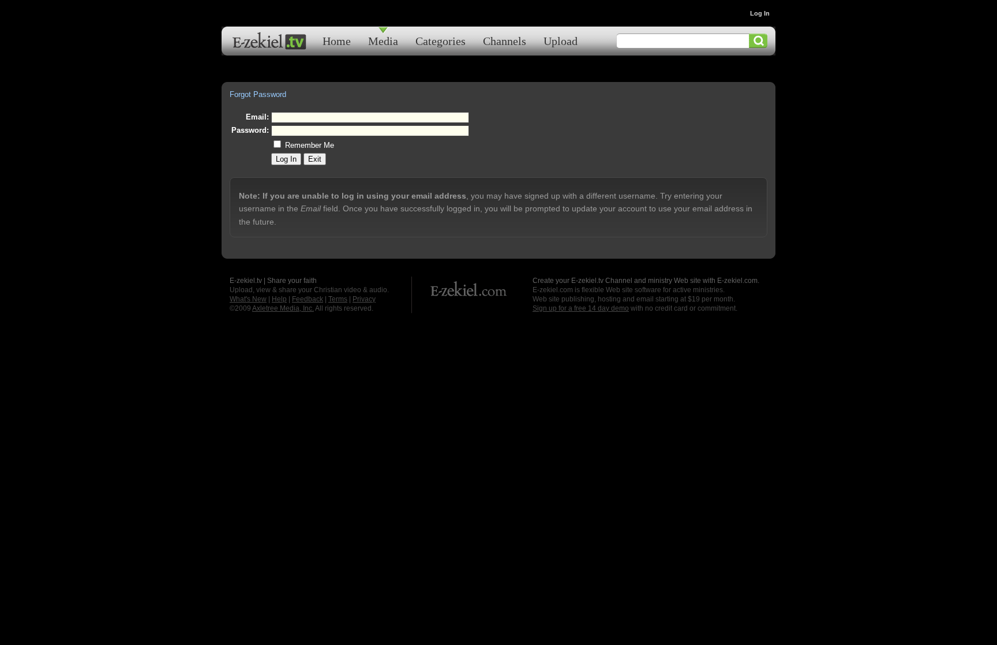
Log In (760, 13)
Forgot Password (258, 94)
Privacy (364, 299)
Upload (561, 41)
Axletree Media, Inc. (283, 308)
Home (337, 41)
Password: (250, 130)
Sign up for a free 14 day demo (581, 308)
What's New (248, 299)
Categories (440, 41)
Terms (337, 299)
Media (383, 41)
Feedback (307, 299)
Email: (257, 117)
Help (279, 299)
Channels (504, 41)
